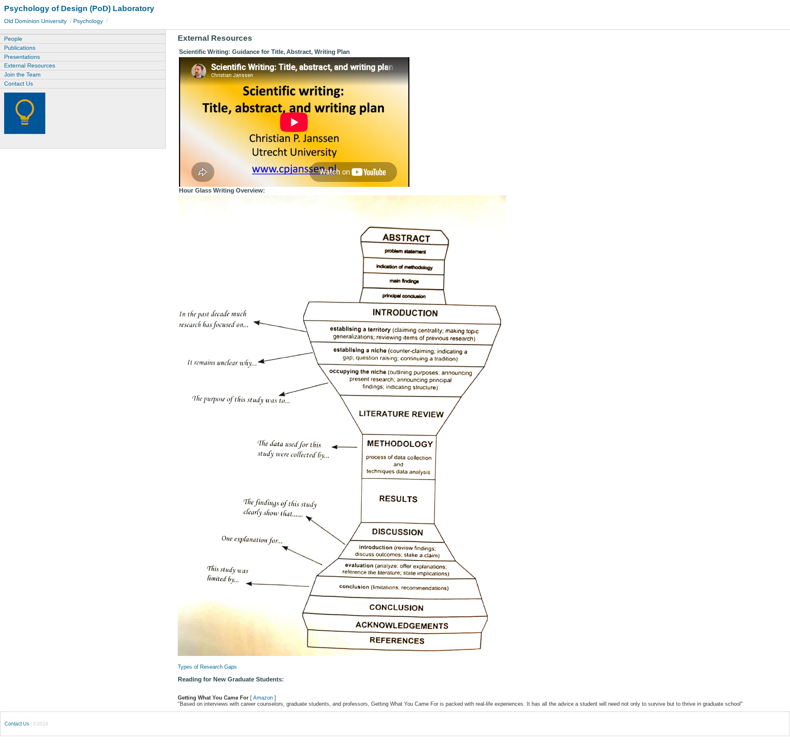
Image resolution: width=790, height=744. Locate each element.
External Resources (29, 65)
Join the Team (22, 74)
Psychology (88, 21)
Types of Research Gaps (207, 667)
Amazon (263, 698)
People (13, 38)
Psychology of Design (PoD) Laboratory (79, 8)
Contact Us (18, 83)
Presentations (22, 56)
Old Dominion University (35, 21)
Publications (19, 47)
